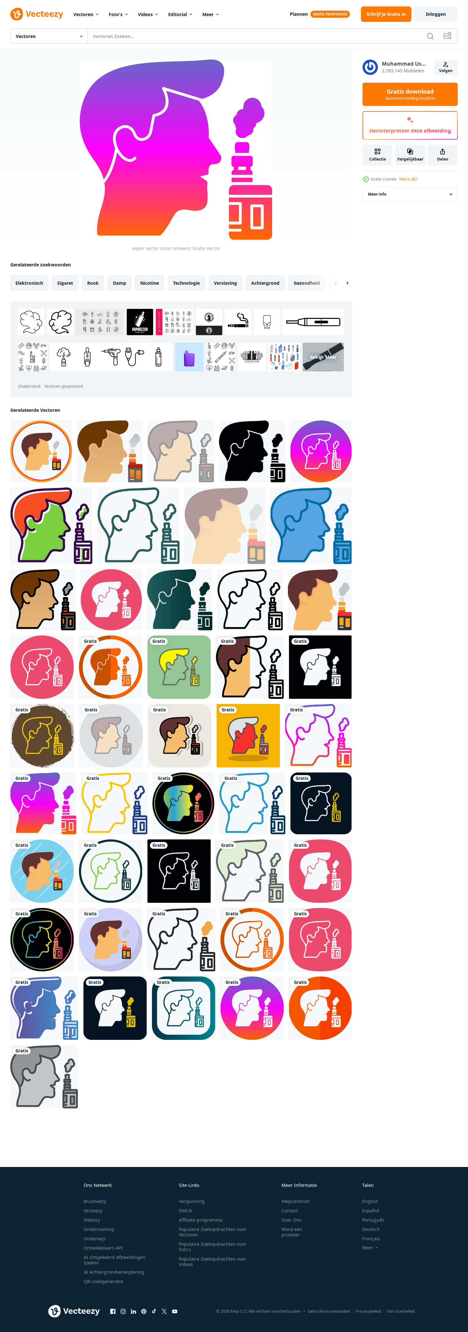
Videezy (92, 1220)
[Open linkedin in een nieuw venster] (133, 1311)
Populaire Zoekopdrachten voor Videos (212, 1261)
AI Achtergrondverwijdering (114, 1272)
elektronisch (29, 283)
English (370, 1201)
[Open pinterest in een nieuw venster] (143, 1311)
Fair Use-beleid (401, 1311)
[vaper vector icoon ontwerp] (41, 451)
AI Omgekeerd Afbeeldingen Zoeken (114, 1260)
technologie (186, 283)
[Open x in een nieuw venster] (164, 1311)
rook (93, 283)
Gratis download (410, 94)
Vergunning (192, 1201)
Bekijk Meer (323, 357)
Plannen (299, 14)
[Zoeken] (430, 36)
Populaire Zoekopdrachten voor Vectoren (212, 1232)
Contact (289, 1210)
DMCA (185, 1210)
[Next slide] (342, 283)
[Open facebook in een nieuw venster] (112, 1311)
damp (119, 283)
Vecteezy (93, 1210)
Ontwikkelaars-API (103, 1248)
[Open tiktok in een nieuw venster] (154, 1311)
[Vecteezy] (36, 14)
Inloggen (436, 14)
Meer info (377, 194)
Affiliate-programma (201, 1220)
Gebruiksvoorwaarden (328, 1311)
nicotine (149, 283)
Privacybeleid (368, 1311)
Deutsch (371, 1229)
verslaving (225, 283)
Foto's (116, 14)
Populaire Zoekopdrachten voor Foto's (212, 1247)
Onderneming (99, 1229)
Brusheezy (95, 1201)
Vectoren (83, 14)
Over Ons (291, 1220)
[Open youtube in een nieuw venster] (174, 1311)
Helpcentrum (295, 1201)
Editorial (177, 14)
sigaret (65, 283)
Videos (145, 14)
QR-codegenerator (104, 1281)
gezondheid (307, 283)
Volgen (446, 70)
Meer (208, 14)
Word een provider (291, 1232)
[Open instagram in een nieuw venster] (123, 1311)
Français (371, 1238)
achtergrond (265, 283)
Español (370, 1210)
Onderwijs (95, 1238)
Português (373, 1220)
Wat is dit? (408, 179)
